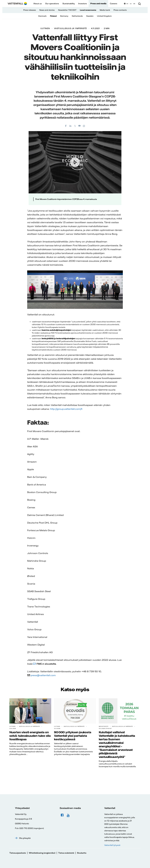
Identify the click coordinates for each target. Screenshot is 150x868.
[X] (75, 126)
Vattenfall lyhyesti (112, 845)
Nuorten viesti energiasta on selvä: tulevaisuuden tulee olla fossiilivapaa (30, 735)
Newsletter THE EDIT (67, 10)
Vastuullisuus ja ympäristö (70, 28)
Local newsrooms (88, 10)
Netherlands (77, 16)
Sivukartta (81, 853)
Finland (53, 16)
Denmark (42, 16)
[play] (75, 162)
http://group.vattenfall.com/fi (66, 408)
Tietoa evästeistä (66, 853)
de (134, 3)
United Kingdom (104, 16)
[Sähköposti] (79, 126)
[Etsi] (139, 3)
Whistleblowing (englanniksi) (42, 853)
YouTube (68, 815)
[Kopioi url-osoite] (84, 126)
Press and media (98, 3)
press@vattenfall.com (43, 675)
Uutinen (45, 28)
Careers (113, 3)
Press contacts (120, 10)
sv (131, 3)
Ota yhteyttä (24, 838)
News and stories (47, 10)
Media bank (105, 10)
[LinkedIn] (70, 126)
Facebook (62, 815)
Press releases (29, 10)
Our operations (52, 3)
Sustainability (68, 3)
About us (37, 3)
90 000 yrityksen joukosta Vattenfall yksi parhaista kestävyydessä (72, 735)
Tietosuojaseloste (17, 853)
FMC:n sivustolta (46, 663)
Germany (64, 16)
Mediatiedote (103, 726)
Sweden (90, 16)
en (127, 3)
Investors (82, 3)
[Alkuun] (17, 3)
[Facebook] (66, 126)
